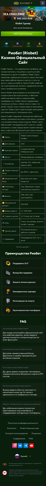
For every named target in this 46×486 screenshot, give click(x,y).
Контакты (11, 428)
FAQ (31, 438)
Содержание (19, 438)
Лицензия (36, 433)
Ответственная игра (29, 428)
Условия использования (16, 433)
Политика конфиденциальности (23, 423)
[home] (23, 3)
